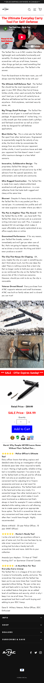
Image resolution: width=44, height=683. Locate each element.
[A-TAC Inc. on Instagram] (40, 652)
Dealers (7, 632)
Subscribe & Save (13, 639)
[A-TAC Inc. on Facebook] (31, 652)
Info (5, 617)
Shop (5, 625)
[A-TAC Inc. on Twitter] (36, 652)
